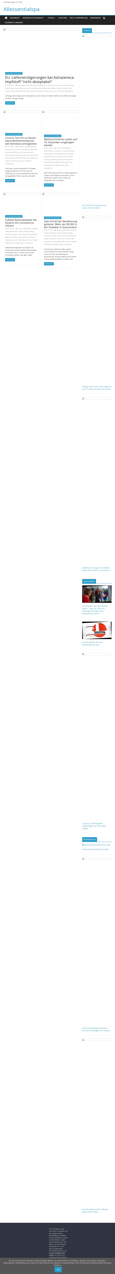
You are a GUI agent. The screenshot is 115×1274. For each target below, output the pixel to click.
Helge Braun (34, 149)
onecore (59, 88)
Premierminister (10, 91)
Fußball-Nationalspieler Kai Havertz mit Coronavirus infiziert (21, 222)
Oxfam (65, 88)
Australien (29, 85)
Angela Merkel (65, 148)
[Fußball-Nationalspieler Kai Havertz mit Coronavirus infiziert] (21, 194)
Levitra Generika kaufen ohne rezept (95, 849)
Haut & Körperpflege (79, 18)
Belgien (26, 231)
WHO (66, 165)
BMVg (31, 231)
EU (64, 154)
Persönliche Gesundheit (33, 18)
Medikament (95, 18)
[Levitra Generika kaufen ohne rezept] (96, 845)
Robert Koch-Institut (36, 91)
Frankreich (14, 237)
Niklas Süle (22, 240)
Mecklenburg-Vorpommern (59, 159)
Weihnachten (60, 165)
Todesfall (61, 91)
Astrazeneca (21, 85)
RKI (28, 91)
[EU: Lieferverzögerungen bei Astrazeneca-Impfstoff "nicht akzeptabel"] (41, 29)
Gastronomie (22, 237)
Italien (59, 157)
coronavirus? (49, 85)
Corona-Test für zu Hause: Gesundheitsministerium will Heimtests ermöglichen (21, 140)
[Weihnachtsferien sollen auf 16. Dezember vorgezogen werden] (60, 112)
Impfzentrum (18, 88)
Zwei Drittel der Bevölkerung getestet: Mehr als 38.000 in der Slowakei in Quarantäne (60, 224)
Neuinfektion (51, 88)
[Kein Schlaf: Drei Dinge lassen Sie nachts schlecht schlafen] (97, 36)
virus (53, 165)
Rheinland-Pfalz (21, 91)
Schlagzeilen (57, 162)
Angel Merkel (26, 229)
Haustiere (63, 18)
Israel (25, 88)
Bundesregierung (39, 85)
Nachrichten (42, 88)
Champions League (11, 234)
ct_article (57, 85)
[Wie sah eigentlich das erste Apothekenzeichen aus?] (97, 623)
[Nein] (112, 1266)
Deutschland (65, 85)
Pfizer (69, 88)
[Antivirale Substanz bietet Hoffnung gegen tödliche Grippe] (97, 1040)
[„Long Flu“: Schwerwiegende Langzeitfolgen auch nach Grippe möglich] (97, 654)
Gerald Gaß (31, 237)
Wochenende (68, 91)
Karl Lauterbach (33, 88)
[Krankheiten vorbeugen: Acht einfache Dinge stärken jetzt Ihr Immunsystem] (97, 398)
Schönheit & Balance (14, 22)
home (12, 88)
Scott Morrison (48, 91)
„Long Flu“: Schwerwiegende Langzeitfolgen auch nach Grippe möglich (94, 826)
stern (55, 91)
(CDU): (58, 148)
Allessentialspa (21, 9)
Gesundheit (15, 18)
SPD (63, 162)
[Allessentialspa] (6, 18)
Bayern (21, 231)
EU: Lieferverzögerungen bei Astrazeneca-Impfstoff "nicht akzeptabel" (40, 79)
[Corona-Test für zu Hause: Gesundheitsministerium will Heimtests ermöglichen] (21, 112)
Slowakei (17, 243)
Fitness (51, 18)
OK (58, 1269)
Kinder (64, 157)
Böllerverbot (48, 151)
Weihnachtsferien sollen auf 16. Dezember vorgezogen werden (60, 142)
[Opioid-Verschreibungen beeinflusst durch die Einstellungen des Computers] (97, 859)
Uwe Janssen (29, 243)
